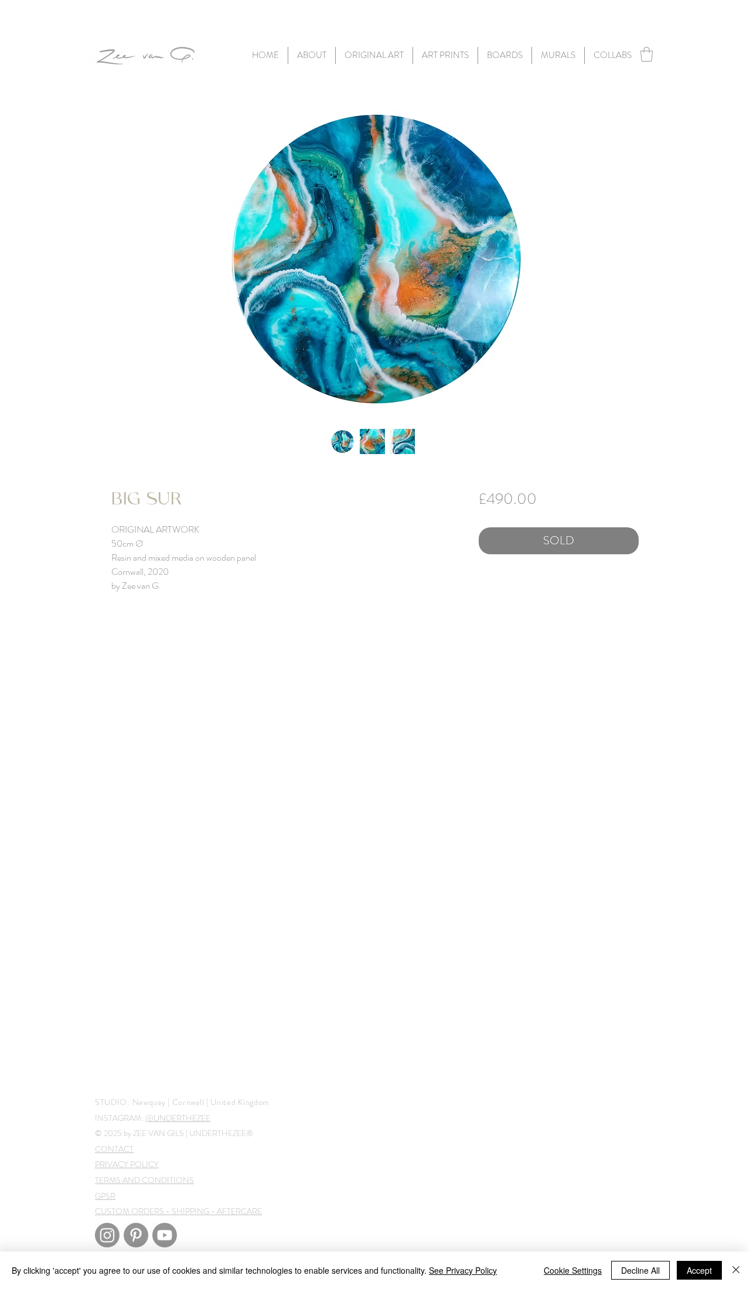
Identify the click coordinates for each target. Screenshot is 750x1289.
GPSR (105, 1196)
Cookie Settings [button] (573, 1270)
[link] (646, 54)
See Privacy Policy (463, 1270)
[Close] (736, 1270)
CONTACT (114, 1149)
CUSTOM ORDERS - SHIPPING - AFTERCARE (178, 1211)
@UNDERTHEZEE (177, 1118)
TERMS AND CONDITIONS (144, 1180)
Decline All (640, 1270)
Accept (699, 1270)
